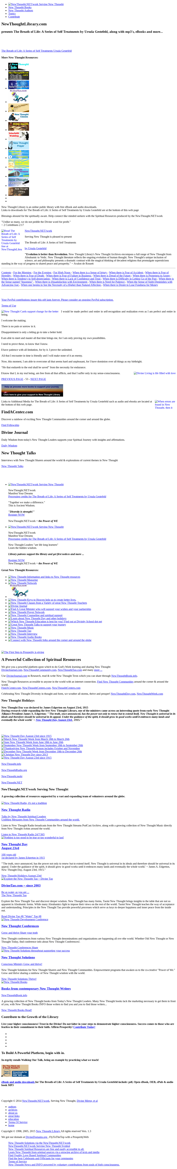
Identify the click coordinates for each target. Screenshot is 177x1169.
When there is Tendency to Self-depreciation (25, 278)
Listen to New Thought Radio (18, 834)
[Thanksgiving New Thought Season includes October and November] (40, 748)
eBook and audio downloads (18, 1082)
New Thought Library (48, 1131)
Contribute (14, 16)
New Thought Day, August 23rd (54, 719)
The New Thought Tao (14, 895)
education (13, 1119)
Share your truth (29, 932)
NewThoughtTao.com (70, 669)
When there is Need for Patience (107, 281)
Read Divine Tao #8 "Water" (17, 916)
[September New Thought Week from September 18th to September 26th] (42, 745)
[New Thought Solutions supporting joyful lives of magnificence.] (36, 484)
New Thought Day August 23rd (14, 846)
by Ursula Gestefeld (35, 248)
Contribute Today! (84, 1027)
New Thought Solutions (18, 957)
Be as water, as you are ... (15, 892)
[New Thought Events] (18, 185)
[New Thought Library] (18, 194)
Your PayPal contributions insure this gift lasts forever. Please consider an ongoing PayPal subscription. (57, 299)
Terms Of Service (17, 1122)
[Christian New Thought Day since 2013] (24, 754)
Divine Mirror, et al (87, 1100)
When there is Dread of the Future (112, 275)
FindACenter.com (11, 687)
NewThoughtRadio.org (14, 770)
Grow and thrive (10, 932)
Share (35, 947)
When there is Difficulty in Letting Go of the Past (130, 278)
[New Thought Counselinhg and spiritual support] (18, 157)
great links (14, 1116)
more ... (98, 669)
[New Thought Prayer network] (18, 148)
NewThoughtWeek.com (150, 693)
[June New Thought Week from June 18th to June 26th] (32, 742)
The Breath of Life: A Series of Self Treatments (27, 50)
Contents (6, 272)
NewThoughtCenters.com (66, 687)
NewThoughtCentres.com (36, 687)
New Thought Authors (20, 10)
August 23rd (34, 875)
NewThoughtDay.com (123, 693)
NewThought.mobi (11, 776)
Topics (12, 13)
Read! (28, 1010)
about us (12, 1112)
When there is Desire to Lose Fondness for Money (130, 284)
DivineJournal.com (11, 669)
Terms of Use (8, 305)
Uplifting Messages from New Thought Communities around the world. (40, 819)
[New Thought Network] (18, 88)
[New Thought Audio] (18, 176)
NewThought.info (11, 763)
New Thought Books (19, 7)
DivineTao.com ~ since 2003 (21, 885)
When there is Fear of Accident (126, 272)
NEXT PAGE (38, 379)
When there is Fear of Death (29, 275)
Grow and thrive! (32, 964)
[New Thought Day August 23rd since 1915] (26, 736)
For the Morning (22, 272)
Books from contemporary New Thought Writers (36, 988)
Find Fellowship (10, 425)
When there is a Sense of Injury (90, 272)
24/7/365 (40, 834)
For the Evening (43, 272)
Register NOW (16, 514)
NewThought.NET (11, 782)
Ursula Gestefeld (62, 50)
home (11, 1125)
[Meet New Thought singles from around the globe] (18, 101)
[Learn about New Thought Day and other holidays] (18, 167)
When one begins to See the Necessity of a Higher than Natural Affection (61, 284)
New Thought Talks (12, 466)
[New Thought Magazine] (18, 78)
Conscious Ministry (12, 964)
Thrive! (32, 978)
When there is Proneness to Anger (151, 275)
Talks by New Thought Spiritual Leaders (23, 816)
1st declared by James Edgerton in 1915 (23, 857)
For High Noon (62, 272)
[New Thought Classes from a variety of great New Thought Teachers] (18, 120)
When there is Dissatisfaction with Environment (61, 281)
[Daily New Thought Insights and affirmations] (18, 129)
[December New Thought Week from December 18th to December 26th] (41, 751)
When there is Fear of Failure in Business (69, 275)
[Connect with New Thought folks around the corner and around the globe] (21, 627)
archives (12, 1109)
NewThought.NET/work (38, 230)
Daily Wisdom (9, 445)
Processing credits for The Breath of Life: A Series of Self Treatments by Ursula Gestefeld (57, 496)
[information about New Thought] (18, 139)
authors (12, 1106)
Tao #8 (37, 916)
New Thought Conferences (20, 926)
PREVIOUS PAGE (12, 379)
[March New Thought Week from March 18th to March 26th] (35, 739)
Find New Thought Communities (115, 681)
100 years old (8, 854)
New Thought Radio (15, 810)
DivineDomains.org (37, 1137)
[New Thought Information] (18, 69)
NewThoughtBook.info (124, 675)
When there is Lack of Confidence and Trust (76, 278)
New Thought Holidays (14, 875)
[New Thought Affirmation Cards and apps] (22, 652)
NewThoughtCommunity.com (40, 669)
